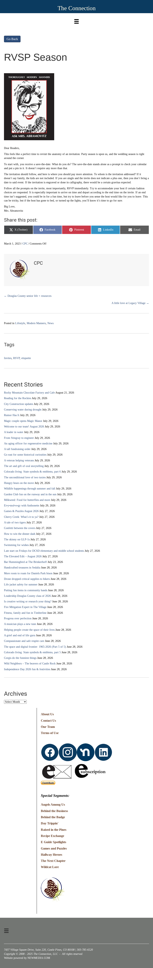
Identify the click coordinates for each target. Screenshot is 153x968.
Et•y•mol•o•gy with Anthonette (21, 505)
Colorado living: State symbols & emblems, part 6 (32, 471)
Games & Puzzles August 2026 (21, 511)
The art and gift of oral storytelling (24, 466)
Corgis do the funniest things (20, 657)
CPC (25, 243)
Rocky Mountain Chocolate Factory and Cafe (29, 392)
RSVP (16, 358)
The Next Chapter (53, 860)
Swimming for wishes (16, 545)
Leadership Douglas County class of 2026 (27, 595)
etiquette (26, 358)
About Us (47, 714)
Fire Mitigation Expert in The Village (25, 607)
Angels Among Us (53, 804)
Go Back (12, 39)
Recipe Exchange (52, 836)
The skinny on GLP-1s (17, 539)
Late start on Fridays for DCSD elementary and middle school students (44, 550)
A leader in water (13, 432)
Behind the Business (54, 811)
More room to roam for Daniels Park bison (28, 573)
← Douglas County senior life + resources (27, 295)
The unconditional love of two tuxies (25, 477)
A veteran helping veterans (19, 460)
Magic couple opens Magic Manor (23, 420)
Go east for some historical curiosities (25, 454)
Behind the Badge (53, 817)
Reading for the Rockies (17, 398)
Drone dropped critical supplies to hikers (27, 578)
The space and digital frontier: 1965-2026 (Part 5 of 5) (35, 646)
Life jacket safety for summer (20, 584)
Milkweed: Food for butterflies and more (27, 499)
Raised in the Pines (53, 829)
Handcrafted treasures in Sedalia (22, 567)
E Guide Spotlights (53, 842)
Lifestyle (20, 323)
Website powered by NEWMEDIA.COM (27, 957)
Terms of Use (50, 733)
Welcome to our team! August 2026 (24, 426)
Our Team (48, 726)
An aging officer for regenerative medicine (28, 443)
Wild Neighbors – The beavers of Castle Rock (30, 663)
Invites (8, 358)
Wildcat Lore (50, 867)
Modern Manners (36, 323)
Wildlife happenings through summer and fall (29, 488)
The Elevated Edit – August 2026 (23, 556)
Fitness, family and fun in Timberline (25, 612)
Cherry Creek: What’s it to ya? (21, 516)
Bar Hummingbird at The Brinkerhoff (25, 561)
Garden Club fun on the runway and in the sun (30, 494)
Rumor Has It (11, 415)
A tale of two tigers (15, 522)
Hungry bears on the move (19, 483)
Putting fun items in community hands (25, 590)
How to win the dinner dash (19, 533)
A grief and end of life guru (19, 635)
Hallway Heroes (51, 854)
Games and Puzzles (54, 848)
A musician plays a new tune (20, 624)
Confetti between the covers (19, 528)
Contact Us (48, 720)
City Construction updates (18, 404)
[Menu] (76, 20)
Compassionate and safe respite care (24, 640)
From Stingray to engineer (19, 437)
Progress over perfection (17, 618)
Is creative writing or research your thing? (27, 601)
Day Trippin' (49, 823)
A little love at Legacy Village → (130, 303)
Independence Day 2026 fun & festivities (27, 669)
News (50, 323)
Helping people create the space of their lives (29, 629)
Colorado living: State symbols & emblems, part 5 (32, 652)
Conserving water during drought (22, 409)
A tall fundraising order (17, 449)
